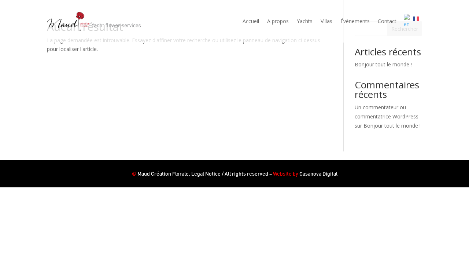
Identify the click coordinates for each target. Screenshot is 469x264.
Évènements (355, 21)
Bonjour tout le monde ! (383, 64)
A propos (278, 21)
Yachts (305, 21)
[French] (417, 21)
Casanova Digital (318, 173)
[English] (408, 21)
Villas (326, 21)
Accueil (251, 21)
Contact (387, 21)
